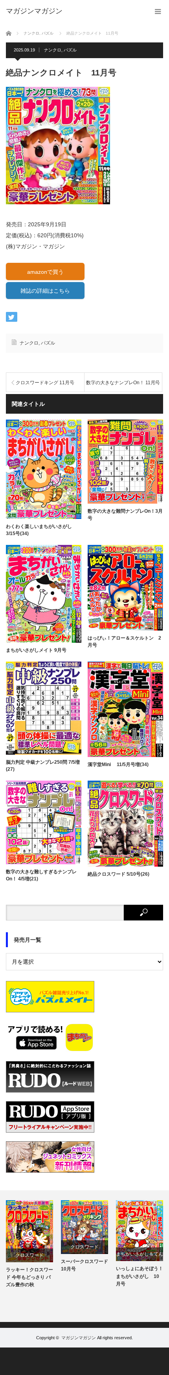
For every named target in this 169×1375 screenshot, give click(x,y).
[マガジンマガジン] (34, 11)
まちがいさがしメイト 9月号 (36, 650)
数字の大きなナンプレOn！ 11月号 (123, 382)
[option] (29, 1244)
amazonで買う (45, 272)
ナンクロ (52, 50)
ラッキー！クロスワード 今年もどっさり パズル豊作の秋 (29, 1277)
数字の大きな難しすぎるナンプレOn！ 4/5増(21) (41, 875)
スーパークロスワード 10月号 (84, 1265)
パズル (70, 50)
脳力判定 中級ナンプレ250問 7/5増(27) (43, 765)
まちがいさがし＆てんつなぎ (139, 1256)
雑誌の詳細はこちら (45, 291)
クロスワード (29, 1255)
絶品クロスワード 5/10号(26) (118, 874)
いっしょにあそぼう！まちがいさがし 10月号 (139, 1276)
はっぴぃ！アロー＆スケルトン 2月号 (124, 641)
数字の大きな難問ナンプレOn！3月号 (125, 514)
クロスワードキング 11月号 (45, 382)
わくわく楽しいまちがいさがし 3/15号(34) (39, 530)
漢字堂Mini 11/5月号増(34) (118, 764)
